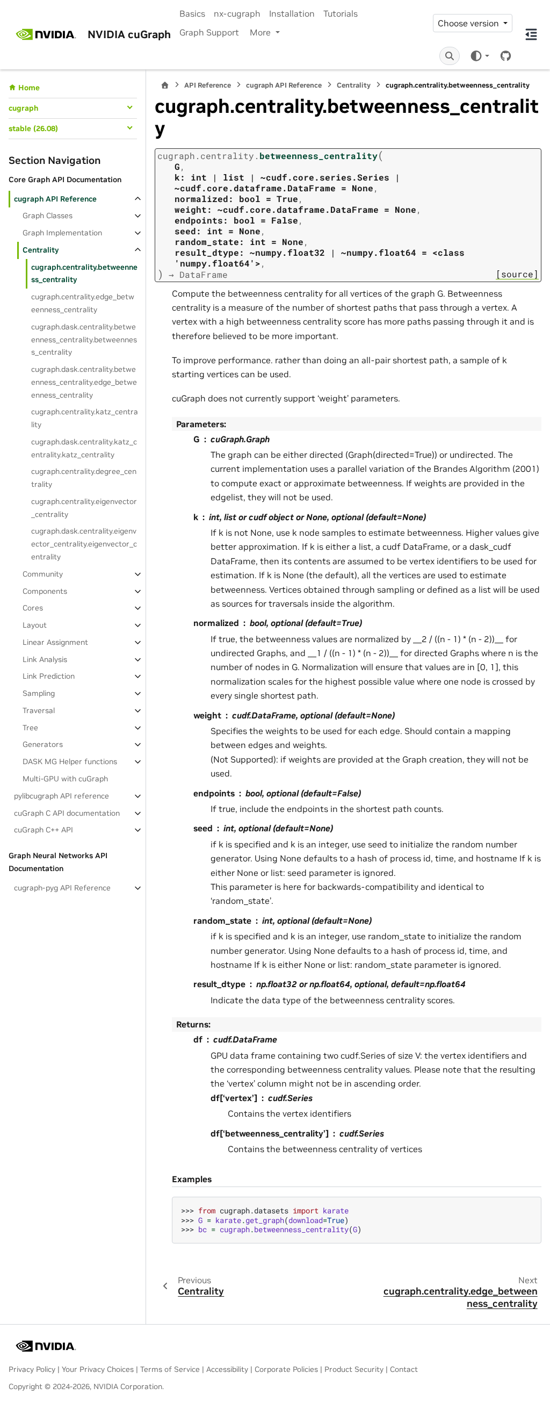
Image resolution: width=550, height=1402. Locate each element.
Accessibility (227, 1369)
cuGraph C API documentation (67, 813)
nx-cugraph (237, 13)
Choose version (469, 23)
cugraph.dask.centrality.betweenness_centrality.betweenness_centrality (84, 339)
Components (45, 591)
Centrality (41, 250)
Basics (192, 13)
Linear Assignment (55, 642)
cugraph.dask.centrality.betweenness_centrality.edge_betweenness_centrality (84, 382)
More (261, 32)
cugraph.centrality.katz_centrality (84, 418)
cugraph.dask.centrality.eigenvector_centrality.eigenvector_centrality (84, 544)
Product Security (353, 1369)
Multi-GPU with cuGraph (65, 778)
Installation (292, 13)
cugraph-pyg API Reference (62, 888)
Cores (33, 608)
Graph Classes (48, 215)
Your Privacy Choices (98, 1369)
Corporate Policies (286, 1369)
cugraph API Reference (55, 199)
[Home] (165, 85)
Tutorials (340, 13)
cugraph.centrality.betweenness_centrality (84, 273)
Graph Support (209, 32)
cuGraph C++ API (43, 830)
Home (29, 87)
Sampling (39, 693)
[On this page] (531, 34)
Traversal (39, 710)
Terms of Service (170, 1369)
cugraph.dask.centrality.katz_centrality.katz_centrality (84, 448)
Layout (35, 625)
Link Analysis (45, 659)
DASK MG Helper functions (70, 761)
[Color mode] (479, 55)
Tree (30, 727)
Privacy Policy (32, 1369)
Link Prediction (49, 676)
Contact (404, 1369)
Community (43, 574)
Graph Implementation (62, 233)
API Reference (207, 85)
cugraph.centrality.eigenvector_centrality (84, 508)
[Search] (449, 56)
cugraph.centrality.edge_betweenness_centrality (82, 303)
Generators (43, 744)
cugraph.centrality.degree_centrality (83, 477)
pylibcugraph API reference (61, 796)
